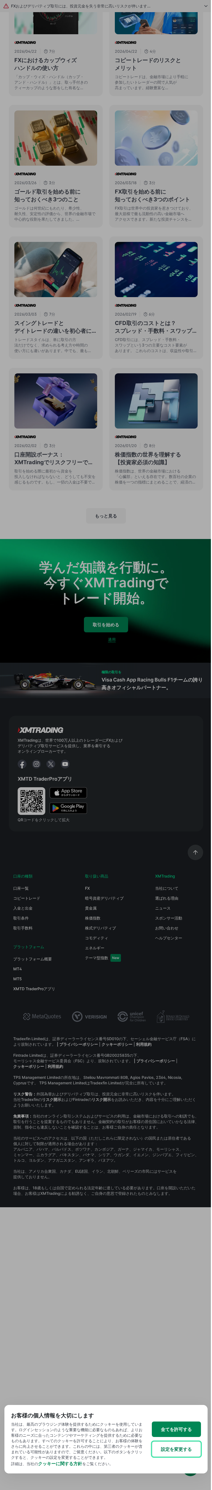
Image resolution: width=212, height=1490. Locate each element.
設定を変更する (176, 1449)
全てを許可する (176, 1429)
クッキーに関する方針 (60, 1463)
